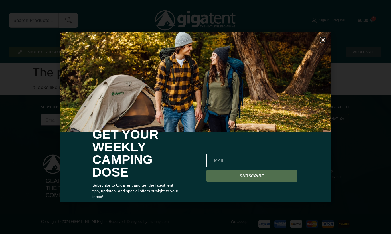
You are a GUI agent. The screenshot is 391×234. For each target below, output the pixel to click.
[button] (323, 40)
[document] (195, 117)
